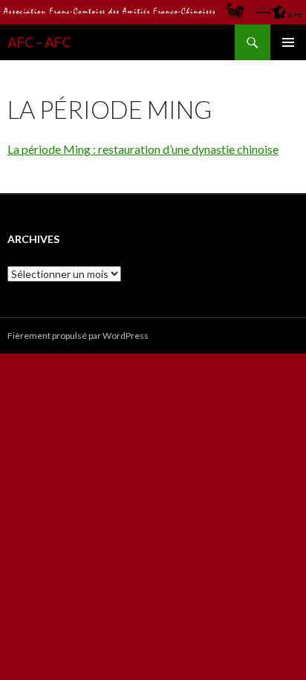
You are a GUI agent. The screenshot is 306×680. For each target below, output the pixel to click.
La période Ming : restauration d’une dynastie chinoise (143, 149)
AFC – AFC (39, 42)
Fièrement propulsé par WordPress (78, 335)
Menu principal (288, 42)
